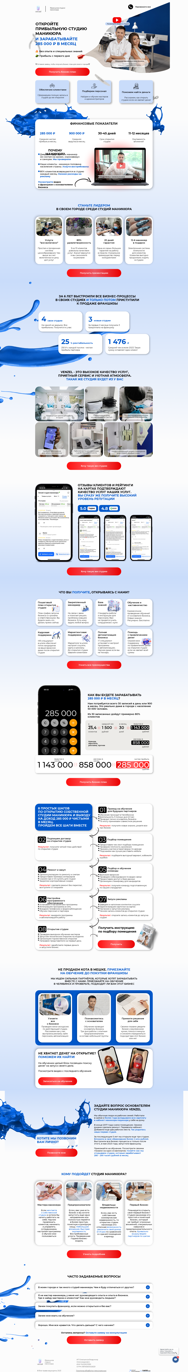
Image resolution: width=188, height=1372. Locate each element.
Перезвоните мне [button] (143, 7)
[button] (130, 6)
